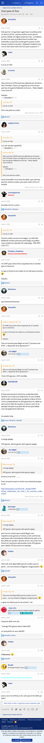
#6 (42, 224)
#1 (42, 28)
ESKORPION (12, 382)
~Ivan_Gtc (12, 608)
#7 (42, 260)
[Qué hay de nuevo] (37, 3)
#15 (42, 560)
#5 (42, 201)
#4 (42, 132)
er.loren (11, 70)
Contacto (5, 720)
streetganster (14, 193)
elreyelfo (6, 14)
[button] (2, 3)
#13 (42, 458)
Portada (10, 722)
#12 (42, 435)
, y (13, 420)
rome (10, 52)
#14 (42, 515)
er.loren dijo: (7, 152)
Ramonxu (12, 289)
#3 (42, 79)
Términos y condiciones (17, 720)
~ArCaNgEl (12, 351)
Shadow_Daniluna (15, 251)
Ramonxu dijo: (7, 464)
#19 (42, 674)
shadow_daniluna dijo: (10, 322)
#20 (42, 692)
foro (31, 14)
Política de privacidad (34, 720)
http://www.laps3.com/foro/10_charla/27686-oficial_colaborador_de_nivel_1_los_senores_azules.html (21, 491)
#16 (42, 586)
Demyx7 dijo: (7, 592)
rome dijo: (6, 102)
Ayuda (4, 722)
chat (26, 14)
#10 (42, 360)
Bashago (11, 507)
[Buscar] (41, 3)
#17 (42, 617)
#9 (42, 316)
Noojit (10, 665)
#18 (42, 650)
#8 (42, 298)
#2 (42, 61)
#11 (42, 390)
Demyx (10, 551)
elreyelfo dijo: (7, 366)
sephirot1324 (13, 123)
